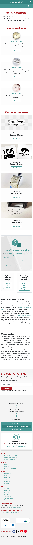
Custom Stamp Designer (11, 455)
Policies (6, 492)
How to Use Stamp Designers (24, 286)
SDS (5, 479)
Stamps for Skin (16, 93)
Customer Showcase (10, 468)
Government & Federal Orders (9, 512)
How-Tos (6, 466)
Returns (6, 494)
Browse (16, 51)
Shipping (6, 488)
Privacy (6, 500)
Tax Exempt (7, 496)
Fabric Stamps (16, 67)
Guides (6, 464)
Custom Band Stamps (10, 459)
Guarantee (7, 490)
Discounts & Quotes (15, 507)
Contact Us (7, 473)
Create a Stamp (8, 285)
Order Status (7, 477)
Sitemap (6, 483)
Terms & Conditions (9, 498)
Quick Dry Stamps (16, 41)
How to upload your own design (13, 253)
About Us (7, 481)
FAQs (5, 475)
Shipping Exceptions (21, 446)
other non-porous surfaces (22, 315)
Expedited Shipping (11, 446)
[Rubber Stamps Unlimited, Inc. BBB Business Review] (13, 520)
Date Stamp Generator (10, 457)
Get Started (16, 139)
